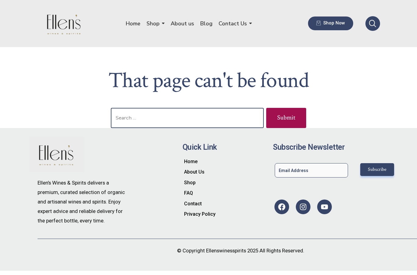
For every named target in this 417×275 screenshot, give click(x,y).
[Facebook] (281, 207)
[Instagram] (303, 207)
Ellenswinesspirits (226, 251)
